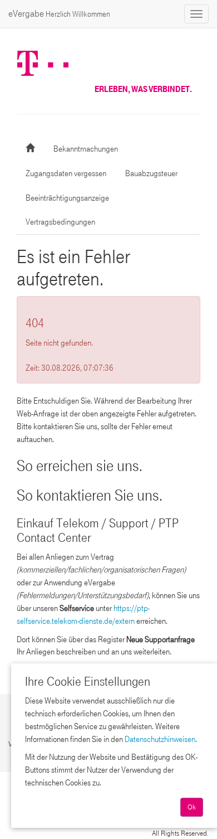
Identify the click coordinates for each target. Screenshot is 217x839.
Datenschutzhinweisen (160, 739)
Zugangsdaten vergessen (66, 173)
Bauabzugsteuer (151, 173)
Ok (192, 807)
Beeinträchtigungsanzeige (67, 198)
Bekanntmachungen (85, 149)
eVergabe (59, 14)
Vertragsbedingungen (60, 222)
